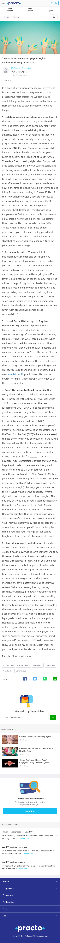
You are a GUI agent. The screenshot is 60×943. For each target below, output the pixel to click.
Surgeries (50, 10)
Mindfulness (8, 665)
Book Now (30, 811)
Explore (16, 17)
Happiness (50, 665)
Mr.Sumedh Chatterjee (21, 68)
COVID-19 (7, 671)
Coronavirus (21, 671)
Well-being (37, 665)
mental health (15, 374)
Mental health (23, 665)
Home (6, 17)
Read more (24, 838)
